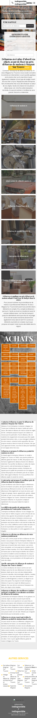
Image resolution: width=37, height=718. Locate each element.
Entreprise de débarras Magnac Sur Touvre (12, 677)
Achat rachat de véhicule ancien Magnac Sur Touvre (34, 677)
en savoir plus (18, 118)
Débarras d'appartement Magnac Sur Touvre (27, 669)
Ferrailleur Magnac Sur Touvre (5, 668)
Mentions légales (18, 715)
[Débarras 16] (18, 700)
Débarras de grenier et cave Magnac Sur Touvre (19, 677)
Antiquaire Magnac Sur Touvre (27, 679)
